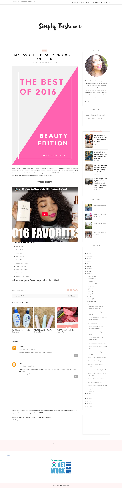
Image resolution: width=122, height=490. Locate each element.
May (90, 294)
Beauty (45, 50)
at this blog (49, 352)
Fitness (88, 118)
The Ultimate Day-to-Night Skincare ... (21, 331)
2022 (88, 261)
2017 (88, 273)
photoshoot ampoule (24, 374)
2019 (88, 268)
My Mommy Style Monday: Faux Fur (97, 370)
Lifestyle (100, 118)
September (92, 284)
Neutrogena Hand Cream (22, 276)
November (91, 278)
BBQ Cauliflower (92, 323)
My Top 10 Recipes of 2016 (95, 382)
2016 (88, 393)
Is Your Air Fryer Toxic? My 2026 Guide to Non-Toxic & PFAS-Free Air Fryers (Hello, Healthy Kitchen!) (100, 183)
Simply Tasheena (39, 62)
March (90, 299)
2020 (88, 266)
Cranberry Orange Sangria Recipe (97, 361)
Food (93, 118)
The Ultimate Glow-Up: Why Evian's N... (43, 331)
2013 (88, 401)
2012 (88, 403)
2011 (88, 406)
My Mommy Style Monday (99, 205)
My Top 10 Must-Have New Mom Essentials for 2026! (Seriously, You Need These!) (100, 169)
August (90, 286)
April (90, 296)
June (90, 291)
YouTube (23, 290)
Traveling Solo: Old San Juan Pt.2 (96, 343)
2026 (88, 251)
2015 (88, 396)
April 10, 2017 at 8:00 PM (26, 366)
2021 (88, 263)
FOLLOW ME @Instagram (62, 444)
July (89, 289)
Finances (101, 115)
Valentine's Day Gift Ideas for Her (97, 357)
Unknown (23, 347)
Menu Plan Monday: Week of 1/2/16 (97, 385)
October (91, 281)
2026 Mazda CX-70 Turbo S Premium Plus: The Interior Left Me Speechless (100, 155)
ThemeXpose (65, 485)
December (91, 276)
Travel (88, 121)
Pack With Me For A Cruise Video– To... (65, 331)
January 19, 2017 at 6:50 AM (27, 349)
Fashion (94, 115)
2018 (88, 271)
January (91, 304)
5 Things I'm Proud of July (99, 223)
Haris (21, 363)
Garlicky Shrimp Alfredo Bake (96, 379)
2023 (88, 258)
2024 (88, 256)
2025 (88, 253)
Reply (76, 355)
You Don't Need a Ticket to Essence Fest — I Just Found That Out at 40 (100, 138)
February (91, 301)
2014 (88, 398)
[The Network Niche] (61, 479)
